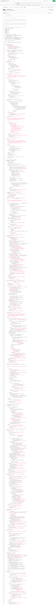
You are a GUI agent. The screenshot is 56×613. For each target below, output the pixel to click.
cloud (10, 7)
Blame (46, 7)
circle (13, 7)
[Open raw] (50, 13)
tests (19, 7)
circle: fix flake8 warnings (8, 9)
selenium (22, 7)
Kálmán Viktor (7, 10)
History (49, 7)
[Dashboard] (2, 1)
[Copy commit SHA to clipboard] (52, 9)
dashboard (16, 7)
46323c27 (50, 9)
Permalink (52, 7)
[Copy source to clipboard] (49, 13)
